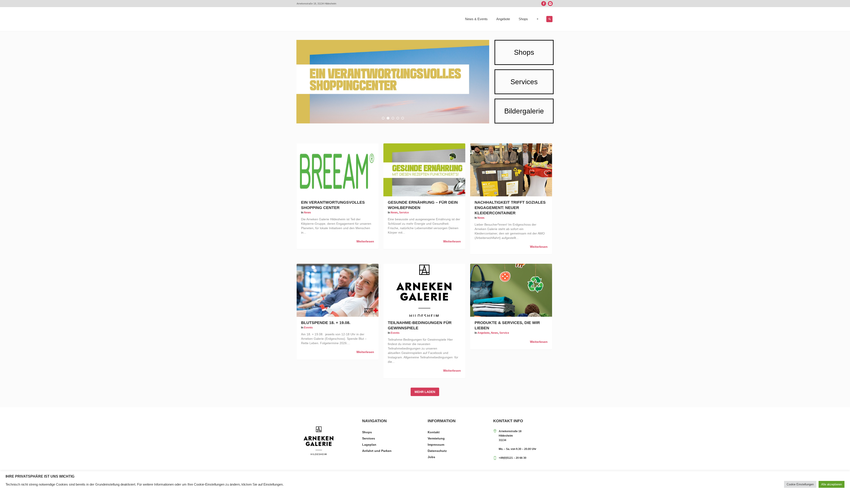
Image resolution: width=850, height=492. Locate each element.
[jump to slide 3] (393, 118)
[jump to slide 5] (402, 118)
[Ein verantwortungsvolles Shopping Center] (338, 169)
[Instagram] (550, 3)
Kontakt (434, 432)
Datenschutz (437, 451)
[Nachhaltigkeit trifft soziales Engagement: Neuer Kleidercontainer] (511, 169)
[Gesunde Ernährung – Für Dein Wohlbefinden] (424, 169)
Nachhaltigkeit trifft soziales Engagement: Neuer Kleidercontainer (510, 207)
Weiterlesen (365, 241)
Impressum (436, 444)
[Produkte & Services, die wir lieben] (511, 290)
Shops (524, 52)
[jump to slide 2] (388, 118)
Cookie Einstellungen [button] (800, 484)
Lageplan (369, 444)
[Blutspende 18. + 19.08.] (338, 290)
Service (404, 212)
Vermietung (436, 438)
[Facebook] (543, 3)
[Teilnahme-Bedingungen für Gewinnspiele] (424, 290)
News (307, 212)
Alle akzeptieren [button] (831, 484)
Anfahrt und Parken (377, 451)
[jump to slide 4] (397, 118)
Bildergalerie (524, 111)
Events (308, 327)
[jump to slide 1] (383, 118)
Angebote (483, 332)
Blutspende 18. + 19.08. (325, 322)
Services (524, 82)
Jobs (431, 457)
